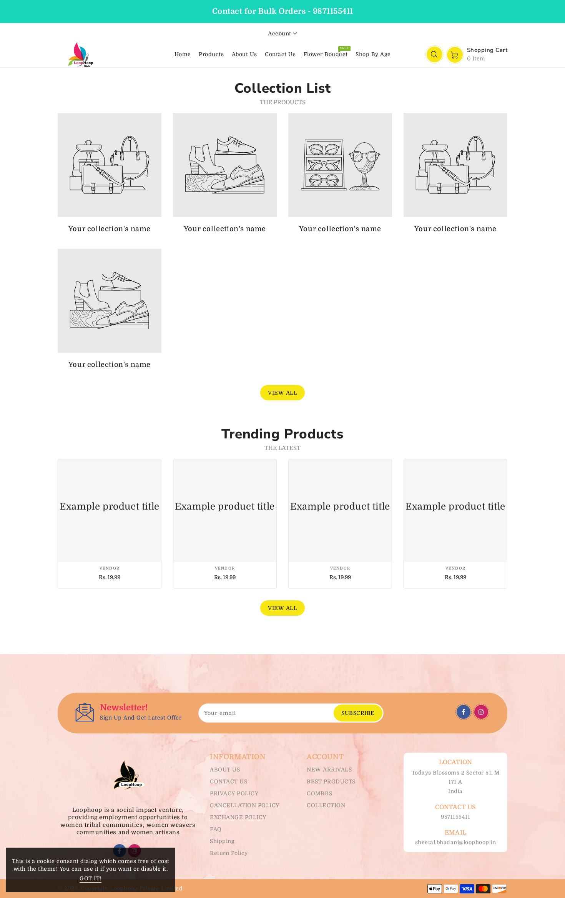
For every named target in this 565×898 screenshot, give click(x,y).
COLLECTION (326, 805)
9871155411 (455, 817)
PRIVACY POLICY (234, 793)
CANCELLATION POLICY (244, 805)
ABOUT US (225, 769)
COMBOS (319, 793)
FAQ (216, 829)
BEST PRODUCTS (331, 781)
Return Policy (229, 853)
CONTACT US (228, 781)
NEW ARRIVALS (329, 769)
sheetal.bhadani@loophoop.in (455, 842)
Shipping (222, 841)
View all (282, 393)
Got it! (90, 878)
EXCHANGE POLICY (238, 817)
